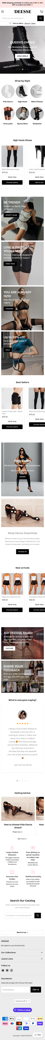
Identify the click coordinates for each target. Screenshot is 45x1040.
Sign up (36, 989)
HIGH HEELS (22, 56)
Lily (15, 765)
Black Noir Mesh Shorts (11, 597)
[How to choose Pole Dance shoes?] (18, 809)
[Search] (40, 18)
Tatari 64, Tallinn (30, 23)
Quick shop (12, 177)
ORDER (22, 477)
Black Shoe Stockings (10, 169)
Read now (17, 832)
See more (21, 839)
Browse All (22, 552)
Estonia (21, 1001)
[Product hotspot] (13, 508)
